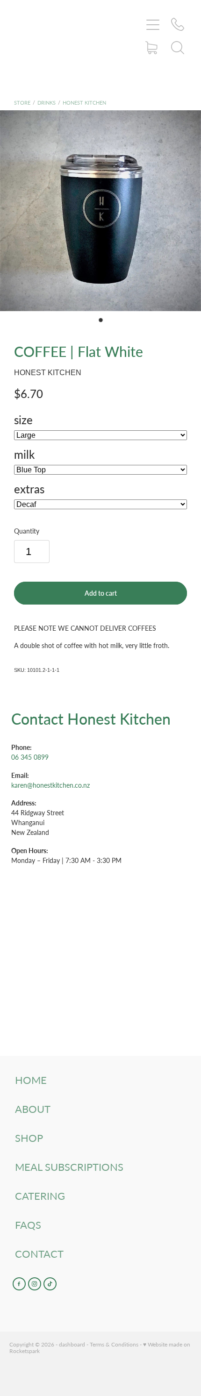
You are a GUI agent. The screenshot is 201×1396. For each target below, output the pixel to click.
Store (22, 102)
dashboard (72, 1344)
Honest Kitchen (84, 102)
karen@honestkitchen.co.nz (50, 785)
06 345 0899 (30, 757)
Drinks (46, 102)
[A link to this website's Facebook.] (19, 1283)
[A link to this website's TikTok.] (50, 1283)
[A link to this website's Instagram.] (34, 1283)
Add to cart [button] (101, 593)
